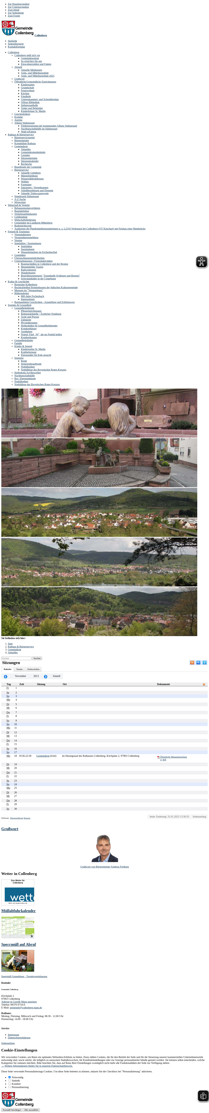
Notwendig (17, 1077)
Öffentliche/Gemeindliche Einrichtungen (35, 81)
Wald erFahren (28, 131)
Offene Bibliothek (30, 102)
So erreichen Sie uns (31, 61)
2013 (36, 676)
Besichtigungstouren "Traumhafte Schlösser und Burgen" (50, 275)
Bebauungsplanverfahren (27, 208)
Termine (19, 669)
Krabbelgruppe (28, 352)
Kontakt (18, 117)
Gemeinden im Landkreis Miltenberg (33, 222)
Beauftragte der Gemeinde (27, 167)
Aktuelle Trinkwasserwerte (35, 193)
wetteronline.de (21, 903)
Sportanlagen (27, 249)
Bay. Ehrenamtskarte (25, 378)
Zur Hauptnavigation (18, 4)
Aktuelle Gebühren (31, 172)
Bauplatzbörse (21, 211)
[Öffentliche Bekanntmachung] (158, 757)
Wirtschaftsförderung (25, 219)
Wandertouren (28, 272)
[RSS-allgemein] (192, 662)
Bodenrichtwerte (23, 225)
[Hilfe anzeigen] (204, 662)
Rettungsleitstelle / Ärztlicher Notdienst (41, 313)
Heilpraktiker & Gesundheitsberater (39, 325)
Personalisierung (20, 1087)
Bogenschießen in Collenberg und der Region (44, 264)
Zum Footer (14, 15)
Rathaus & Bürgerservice (21, 134)
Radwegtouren (28, 269)
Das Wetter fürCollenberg (18, 881)
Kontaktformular (16, 46)
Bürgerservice (21, 169)
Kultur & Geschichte (18, 281)
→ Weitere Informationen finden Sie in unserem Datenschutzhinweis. (37, 1066)
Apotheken (26, 331)
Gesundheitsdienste (24, 308)
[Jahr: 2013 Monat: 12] (45, 676)
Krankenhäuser (29, 328)
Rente (24, 361)
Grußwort (19, 78)
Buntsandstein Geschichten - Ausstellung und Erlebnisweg (44, 302)
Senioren (19, 358)
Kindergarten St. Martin (33, 349)
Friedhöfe (26, 96)
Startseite (12, 41)
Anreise (18, 120)
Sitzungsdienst (16, 818)
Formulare (26, 184)
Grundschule (27, 87)
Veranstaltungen (22, 234)
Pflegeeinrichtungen (31, 311)
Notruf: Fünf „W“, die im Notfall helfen (41, 334)
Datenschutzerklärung (19, 1037)
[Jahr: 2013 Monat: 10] (5, 676)
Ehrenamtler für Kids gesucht (36, 355)
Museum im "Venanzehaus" (28, 290)
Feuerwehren (27, 90)
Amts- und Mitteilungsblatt (34, 73)
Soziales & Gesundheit (19, 305)
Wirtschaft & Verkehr (19, 205)
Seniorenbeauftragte (31, 363)
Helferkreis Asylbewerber (27, 372)
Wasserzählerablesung (32, 178)
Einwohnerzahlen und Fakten (36, 64)
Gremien (25, 155)
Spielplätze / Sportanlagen (27, 243)
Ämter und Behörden (32, 108)
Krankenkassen (29, 337)
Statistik (16, 1080)
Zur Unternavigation (18, 7)
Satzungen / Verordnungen (34, 187)
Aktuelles (26, 149)
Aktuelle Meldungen (31, 70)
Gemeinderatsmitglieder (33, 152)
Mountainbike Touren (32, 266)
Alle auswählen (31, 1110)
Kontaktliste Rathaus (25, 143)
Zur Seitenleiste (16, 12)
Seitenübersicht (16, 43)
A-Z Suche (20, 199)
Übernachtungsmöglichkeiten (29, 258)
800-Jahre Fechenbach (32, 296)
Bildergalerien (21, 293)
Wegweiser (20, 202)
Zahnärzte (26, 319)
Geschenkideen (22, 114)
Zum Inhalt (13, 9)
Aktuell (18, 67)
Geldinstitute (20, 217)
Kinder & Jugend (23, 346)
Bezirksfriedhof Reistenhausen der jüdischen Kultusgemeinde (46, 287)
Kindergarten (27, 84)
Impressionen (28, 299)
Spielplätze (26, 246)
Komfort (16, 1083)
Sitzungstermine (29, 158)
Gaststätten (20, 255)
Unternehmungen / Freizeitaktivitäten (33, 261)
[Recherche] (198, 662)
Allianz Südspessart (24, 122)
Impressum (13, 1034)
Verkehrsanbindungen (25, 214)
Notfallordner (28, 366)
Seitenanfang (199, 816)
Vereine (18, 240)
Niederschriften (33, 669)
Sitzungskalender (30, 161)
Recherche (26, 164)
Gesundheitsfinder (23, 340)
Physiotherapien (29, 322)
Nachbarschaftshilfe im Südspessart (39, 128)
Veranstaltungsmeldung (26, 237)
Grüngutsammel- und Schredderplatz (40, 99)
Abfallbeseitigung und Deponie (37, 190)
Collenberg (13, 52)
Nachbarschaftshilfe (24, 375)
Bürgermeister (21, 140)
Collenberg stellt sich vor (27, 55)
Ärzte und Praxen (30, 316)
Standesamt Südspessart (26, 196)
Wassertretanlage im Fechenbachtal (39, 252)
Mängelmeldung (29, 175)
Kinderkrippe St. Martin (33, 111)
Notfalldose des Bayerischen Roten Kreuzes (43, 369)
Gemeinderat (21, 146)
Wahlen (25, 181)
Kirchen (25, 93)
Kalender (7, 669)
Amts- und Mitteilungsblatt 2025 (37, 75)
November (20, 676)
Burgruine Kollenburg (25, 284)
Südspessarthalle (29, 105)
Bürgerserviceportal (24, 137)
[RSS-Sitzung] (204, 684)
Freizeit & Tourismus (19, 231)
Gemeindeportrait (30, 58)
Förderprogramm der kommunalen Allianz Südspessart (49, 125)
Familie (18, 343)
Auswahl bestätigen (12, 1110)
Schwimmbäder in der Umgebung (38, 278)
